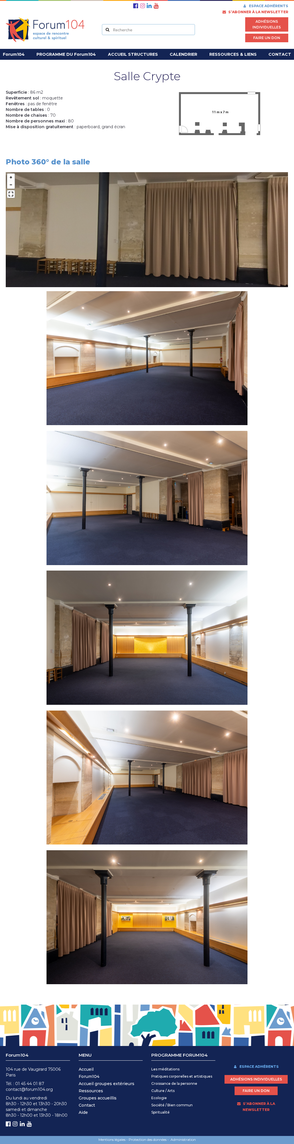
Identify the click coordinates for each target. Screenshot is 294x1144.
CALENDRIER (183, 54)
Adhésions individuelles (266, 24)
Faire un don (266, 38)
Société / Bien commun (172, 1105)
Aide (83, 1112)
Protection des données (148, 1139)
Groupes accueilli (96, 1098)
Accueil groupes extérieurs (106, 1083)
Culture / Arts (163, 1091)
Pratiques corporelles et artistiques (181, 1076)
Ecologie (159, 1098)
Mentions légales (111, 1139)
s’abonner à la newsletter (257, 12)
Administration (183, 1139)
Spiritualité (160, 1112)
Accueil (86, 1069)
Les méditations (165, 1069)
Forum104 (89, 1076)
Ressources (91, 1090)
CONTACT (279, 54)
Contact (87, 1105)
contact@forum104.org (29, 1089)
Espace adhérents (268, 6)
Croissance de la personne (174, 1083)
